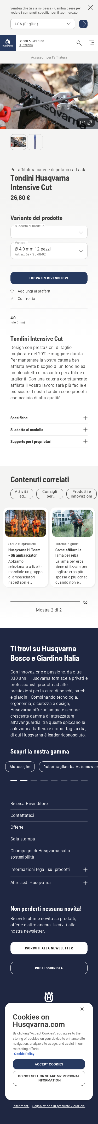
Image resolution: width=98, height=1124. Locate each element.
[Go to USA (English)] (83, 24)
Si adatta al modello (29, 226)
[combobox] (49, 232)
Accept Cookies (49, 1064)
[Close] (82, 1009)
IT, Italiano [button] (26, 45)
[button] (79, 75)
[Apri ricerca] (79, 43)
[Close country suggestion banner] (91, 7)
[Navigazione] (91, 43)
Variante (21, 243)
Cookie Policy (24, 1054)
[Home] (8, 43)
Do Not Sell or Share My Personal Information (49, 1078)
